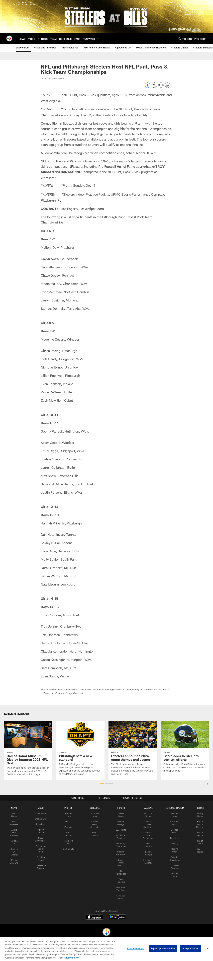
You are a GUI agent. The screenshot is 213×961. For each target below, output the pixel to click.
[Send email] (161, 86)
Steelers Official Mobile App (148, 824)
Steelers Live (40, 819)
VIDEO (41, 808)
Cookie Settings (135, 948)
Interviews (40, 824)
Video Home (40, 813)
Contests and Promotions (148, 835)
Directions (174, 838)
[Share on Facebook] (147, 86)
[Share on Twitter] (154, 86)
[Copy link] (167, 85)
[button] (102, 784)
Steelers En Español (14, 852)
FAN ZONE (148, 808)
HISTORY (200, 808)
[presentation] (207, 784)
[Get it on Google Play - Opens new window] (117, 919)
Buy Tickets (121, 830)
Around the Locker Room (41, 849)
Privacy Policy (71, 957)
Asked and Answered (14, 833)
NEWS (14, 808)
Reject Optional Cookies (163, 948)
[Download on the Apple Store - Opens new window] (94, 917)
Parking (174, 843)
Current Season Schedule (95, 824)
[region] (106, 949)
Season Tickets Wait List (121, 863)
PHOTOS (68, 808)
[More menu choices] (99, 38)
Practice (68, 821)
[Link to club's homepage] (9, 38)
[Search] (179, 38)
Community (68, 849)
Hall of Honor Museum (200, 824)
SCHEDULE (95, 808)
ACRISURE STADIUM (175, 808)
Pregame (68, 827)
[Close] (207, 948)
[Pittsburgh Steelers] (106, 932)
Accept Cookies (190, 948)
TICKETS (121, 808)
